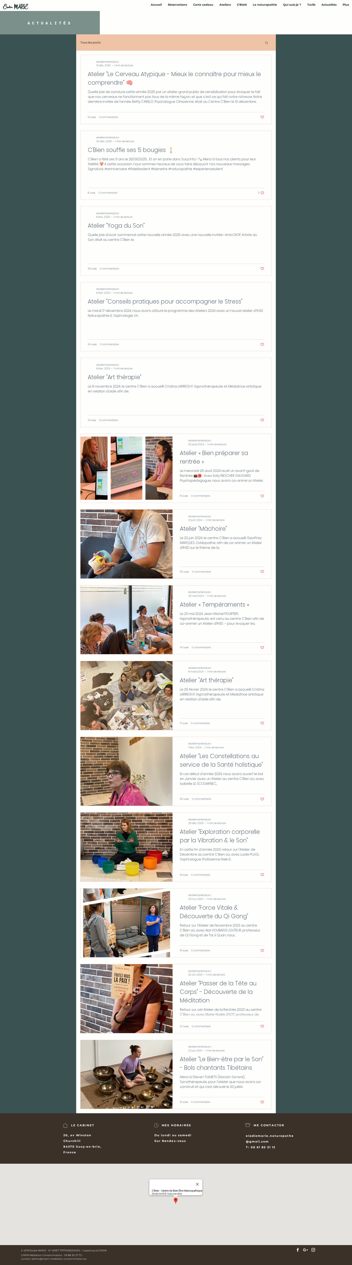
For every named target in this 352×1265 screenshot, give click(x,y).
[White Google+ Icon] (305, 1249)
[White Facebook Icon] (297, 1249)
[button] (266, 43)
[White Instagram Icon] (313, 1249)
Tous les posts (90, 42)
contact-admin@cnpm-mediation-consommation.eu (54, 1258)
